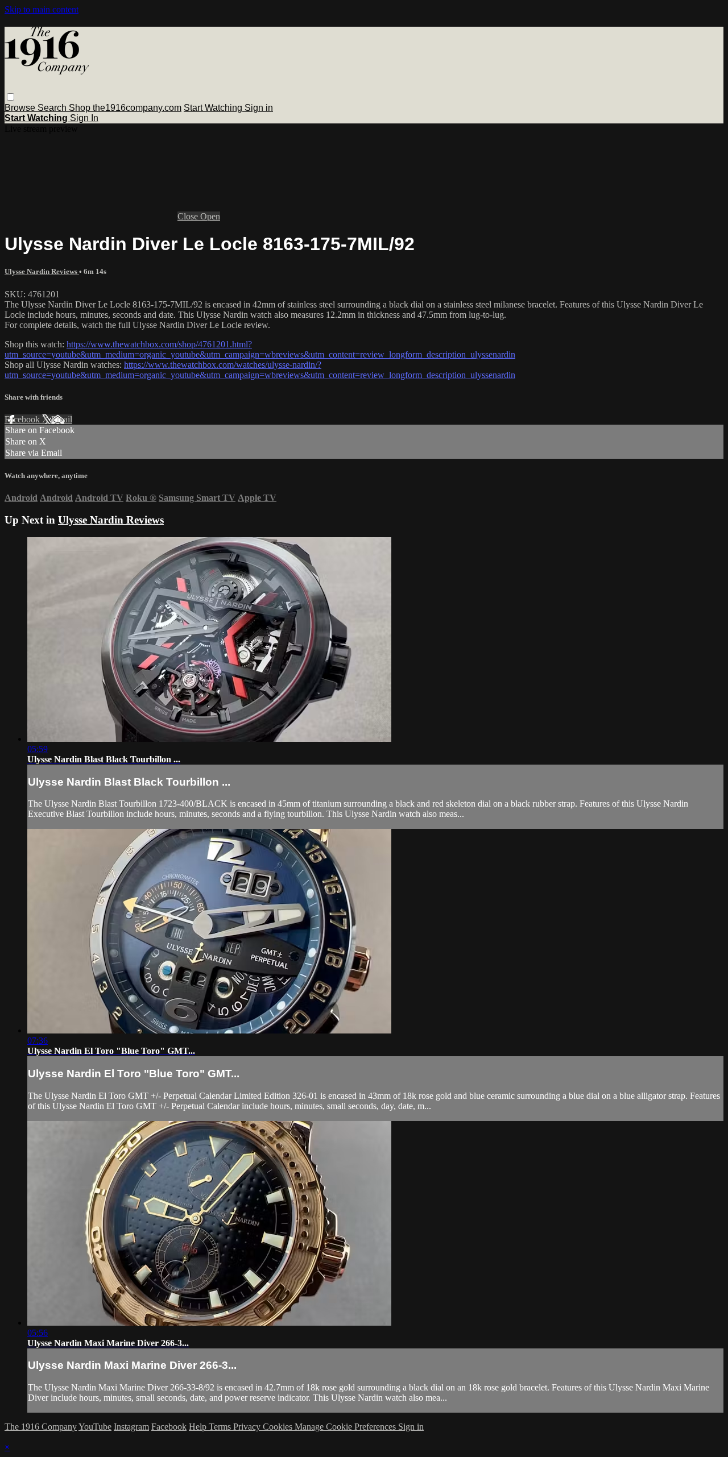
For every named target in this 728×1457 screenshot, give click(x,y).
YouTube (94, 1426)
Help (199, 1426)
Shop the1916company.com (125, 108)
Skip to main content (41, 9)
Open (210, 216)
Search (53, 108)
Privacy (248, 1426)
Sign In (84, 118)
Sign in (259, 108)
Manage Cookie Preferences (346, 1426)
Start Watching (214, 108)
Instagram (131, 1426)
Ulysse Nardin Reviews (42, 271)
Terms (221, 1426)
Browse (21, 108)
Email (61, 419)
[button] (10, 97)
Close (188, 216)
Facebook (23, 419)
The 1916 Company (41, 1426)
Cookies (279, 1426)
